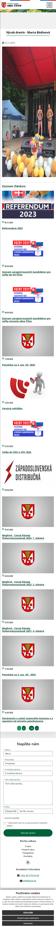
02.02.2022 (9, 576)
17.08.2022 (9, 359)
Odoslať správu (28, 832)
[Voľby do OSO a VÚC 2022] (28, 428)
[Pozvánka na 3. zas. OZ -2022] (28, 341)
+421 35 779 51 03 (29, 875)
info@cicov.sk (29, 880)
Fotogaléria (28, 853)
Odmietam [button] (28, 923)
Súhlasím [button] (28, 913)
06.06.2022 (9, 490)
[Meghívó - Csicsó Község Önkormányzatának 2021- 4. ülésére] (28, 604)
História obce (28, 849)
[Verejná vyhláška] (28, 385)
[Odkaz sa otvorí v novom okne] (28, 862)
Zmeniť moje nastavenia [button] (28, 918)
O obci (28, 846)
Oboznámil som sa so (27, 824)
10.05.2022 (9, 712)
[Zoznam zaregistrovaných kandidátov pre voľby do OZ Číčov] (28, 248)
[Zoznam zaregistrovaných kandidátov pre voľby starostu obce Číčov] (28, 294)
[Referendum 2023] (28, 204)
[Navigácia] (49, 5)
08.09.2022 (9, 266)
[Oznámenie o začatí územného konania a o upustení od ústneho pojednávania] (28, 694)
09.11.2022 (9, 222)
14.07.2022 (9, 402)
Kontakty (28, 856)
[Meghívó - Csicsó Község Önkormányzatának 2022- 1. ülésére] (28, 511)
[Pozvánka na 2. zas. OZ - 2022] (28, 651)
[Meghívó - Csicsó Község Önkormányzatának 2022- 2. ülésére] (28, 558)
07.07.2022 (9, 446)
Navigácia (8, 5)
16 (31, 728)
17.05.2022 (9, 669)
